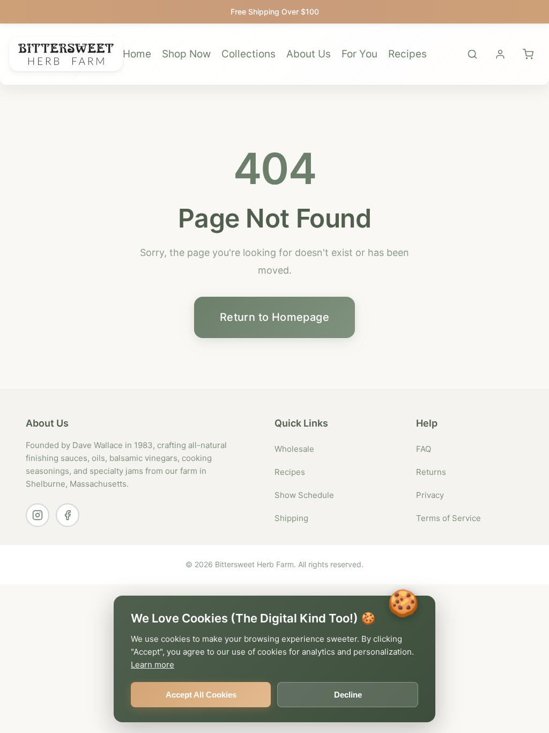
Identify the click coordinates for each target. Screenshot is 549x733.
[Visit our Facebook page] (67, 515)
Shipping (291, 518)
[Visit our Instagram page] (37, 515)
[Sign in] (500, 54)
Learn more (152, 664)
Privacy (430, 495)
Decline (348, 694)
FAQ (423, 449)
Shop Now (186, 54)
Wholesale (294, 449)
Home (137, 54)
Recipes (407, 54)
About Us (308, 54)
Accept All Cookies (201, 694)
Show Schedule (304, 495)
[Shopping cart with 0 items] (528, 54)
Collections (248, 54)
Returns (431, 472)
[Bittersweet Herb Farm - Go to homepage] (66, 54)
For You (359, 54)
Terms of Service (448, 518)
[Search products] (472, 54)
